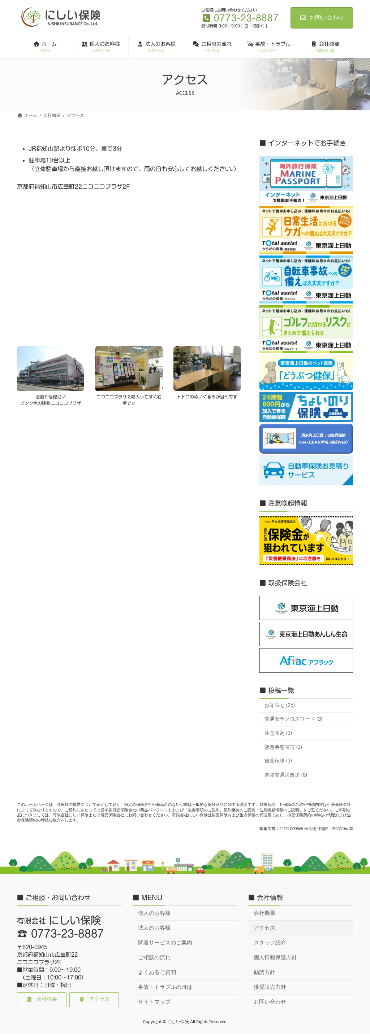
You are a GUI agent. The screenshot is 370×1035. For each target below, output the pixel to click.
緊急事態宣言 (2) (283, 747)
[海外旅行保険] (306, 180)
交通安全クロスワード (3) (293, 719)
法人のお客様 (154, 927)
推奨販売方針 (270, 987)
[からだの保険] (306, 230)
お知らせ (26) (279, 705)
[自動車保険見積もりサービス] (306, 470)
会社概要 (264, 913)
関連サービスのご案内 (165, 942)
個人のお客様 (154, 913)
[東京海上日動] (306, 608)
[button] (41, 999)
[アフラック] (306, 660)
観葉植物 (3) (278, 761)
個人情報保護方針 (275, 957)
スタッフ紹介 (270, 942)
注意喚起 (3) (278, 733)
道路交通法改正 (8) (285, 774)
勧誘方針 (264, 972)
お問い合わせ (326, 18)
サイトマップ (154, 1001)
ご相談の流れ (154, 957)
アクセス (264, 927)
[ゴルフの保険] (306, 329)
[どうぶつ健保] (306, 372)
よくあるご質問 (157, 972)
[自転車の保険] (306, 279)
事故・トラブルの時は (165, 987)
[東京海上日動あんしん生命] (306, 634)
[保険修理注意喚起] (306, 540)
